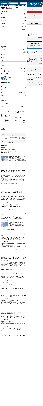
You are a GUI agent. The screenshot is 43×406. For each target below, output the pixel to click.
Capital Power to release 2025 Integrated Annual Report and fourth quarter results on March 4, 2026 (12, 313)
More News (3, 146)
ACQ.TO (19, 307)
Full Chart (23, 30)
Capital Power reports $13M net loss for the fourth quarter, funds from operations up (17, 263)
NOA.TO (11, 307)
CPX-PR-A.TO (3, 183)
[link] (24, 9)
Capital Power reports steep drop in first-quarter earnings (16, 223)
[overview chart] (13, 37)
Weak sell (34, 12)
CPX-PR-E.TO (12, 184)
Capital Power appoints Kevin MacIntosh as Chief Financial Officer (13, 292)
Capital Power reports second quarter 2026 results (10, 167)
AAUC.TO (2, 307)
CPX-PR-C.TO (3, 184)
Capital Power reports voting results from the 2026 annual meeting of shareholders (13, 214)
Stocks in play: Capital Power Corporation (8, 149)
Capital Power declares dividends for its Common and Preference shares (13, 244)
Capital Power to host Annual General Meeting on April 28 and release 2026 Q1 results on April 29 (12, 254)
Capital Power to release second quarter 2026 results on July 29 (12, 196)
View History (3, 84)
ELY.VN (2, 306)
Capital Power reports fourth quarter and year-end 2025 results (12, 273)
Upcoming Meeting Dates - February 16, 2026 (9, 300)
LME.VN (17, 306)
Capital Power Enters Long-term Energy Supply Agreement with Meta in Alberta (13, 187)
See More (2, 47)
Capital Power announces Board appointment (9, 204)
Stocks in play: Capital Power (6, 321)
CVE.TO (9, 306)
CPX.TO (2, 154)
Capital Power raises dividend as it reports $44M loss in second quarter (17, 157)
